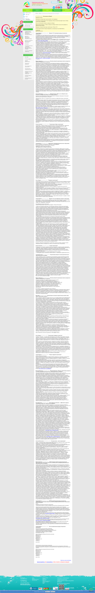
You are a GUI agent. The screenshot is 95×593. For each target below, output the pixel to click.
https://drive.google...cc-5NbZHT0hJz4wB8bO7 (43, 58)
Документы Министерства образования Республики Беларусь (28, 37)
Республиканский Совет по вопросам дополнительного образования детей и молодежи (29, 47)
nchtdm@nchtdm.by (26, 582)
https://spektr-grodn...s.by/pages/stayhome (53, 436)
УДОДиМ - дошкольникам (27, 61)
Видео (43, 583)
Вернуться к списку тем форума (66, 560)
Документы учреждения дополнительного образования (29, 41)
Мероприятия (57, 10)
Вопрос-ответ (45, 579)
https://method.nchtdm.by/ (47, 52)
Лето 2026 (26, 57)
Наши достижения (45, 577)
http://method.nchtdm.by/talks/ (43, 40)
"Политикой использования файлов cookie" (76, 590)
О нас (47, 10)
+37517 (59, 5)
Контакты (67, 10)
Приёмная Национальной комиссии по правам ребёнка (46, 582)
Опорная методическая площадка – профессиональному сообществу (29, 72)
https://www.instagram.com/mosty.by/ (42, 107)
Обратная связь (28, 12)
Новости (37, 10)
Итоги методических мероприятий (28, 66)
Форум (26, 16)
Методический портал (35, 579)
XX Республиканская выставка (28, 78)
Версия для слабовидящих (27, 19)
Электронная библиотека (27, 64)
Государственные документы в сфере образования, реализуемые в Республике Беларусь (28, 33)
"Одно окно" (27, 14)
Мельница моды (27, 25)
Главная (28, 10)
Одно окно (44, 580)
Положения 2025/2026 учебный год (28, 51)
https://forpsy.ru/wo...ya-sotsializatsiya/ (45, 368)
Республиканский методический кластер (28, 69)
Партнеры (44, 578)
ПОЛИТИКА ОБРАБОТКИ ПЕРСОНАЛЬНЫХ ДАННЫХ (25, 584)
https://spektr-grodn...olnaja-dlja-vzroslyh (51, 430)
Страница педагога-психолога (28, 76)
